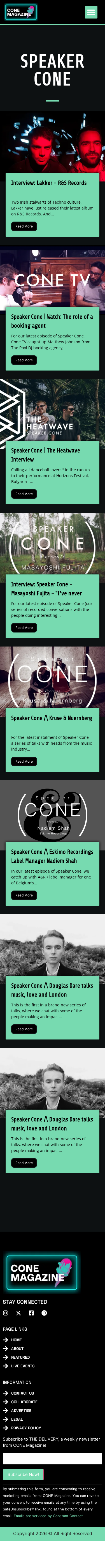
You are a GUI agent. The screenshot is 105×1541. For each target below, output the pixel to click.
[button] (91, 12)
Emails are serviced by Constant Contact (48, 1516)
